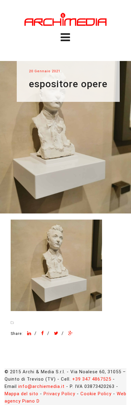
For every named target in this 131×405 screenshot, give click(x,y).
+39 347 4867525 (91, 379)
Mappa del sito (21, 393)
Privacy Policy (59, 393)
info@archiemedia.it (41, 386)
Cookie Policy (96, 393)
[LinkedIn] (29, 333)
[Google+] (70, 333)
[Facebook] (42, 333)
